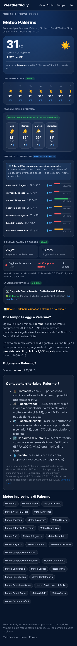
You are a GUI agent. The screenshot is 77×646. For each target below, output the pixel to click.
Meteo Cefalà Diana (15, 593)
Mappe (61, 5)
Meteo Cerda (59, 593)
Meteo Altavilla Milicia (16, 511)
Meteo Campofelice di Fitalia (20, 552)
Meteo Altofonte (42, 511)
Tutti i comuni (10, 637)
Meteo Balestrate (37, 520)
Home (23, 637)
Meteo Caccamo (36, 544)
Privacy (33, 637)
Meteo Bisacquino (49, 528)
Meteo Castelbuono (15, 577)
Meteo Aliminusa (52, 503)
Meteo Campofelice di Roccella (21, 560)
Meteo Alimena (30, 503)
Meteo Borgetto (13, 544)
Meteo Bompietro (57, 536)
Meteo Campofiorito (54, 560)
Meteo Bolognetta (32, 536)
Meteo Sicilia (46, 5)
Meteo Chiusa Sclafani (17, 601)
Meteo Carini (58, 568)
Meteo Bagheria (13, 520)
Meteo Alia (10, 503)
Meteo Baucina (60, 520)
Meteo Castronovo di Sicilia (51, 585)
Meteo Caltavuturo (61, 544)
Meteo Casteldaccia (42, 577)
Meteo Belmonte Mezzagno (19, 528)
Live (71, 5)
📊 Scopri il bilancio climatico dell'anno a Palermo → (35, 308)
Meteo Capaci (38, 568)
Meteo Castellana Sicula (18, 585)
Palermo (22, 13)
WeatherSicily (16, 5)
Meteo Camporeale (15, 568)
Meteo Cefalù (39, 593)
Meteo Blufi (11, 536)
